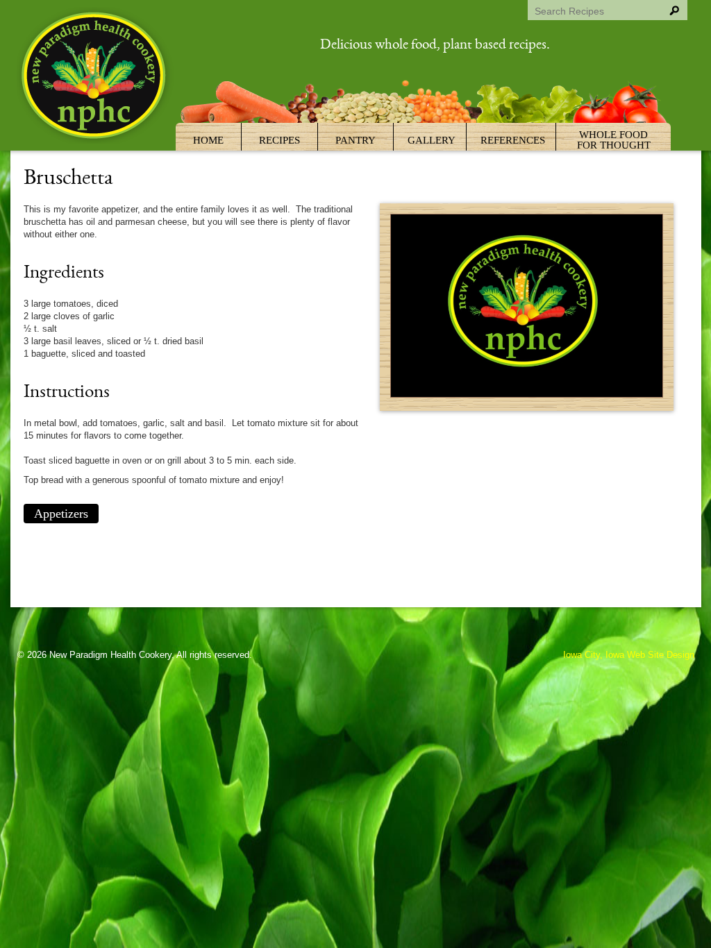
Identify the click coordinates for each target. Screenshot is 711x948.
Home (208, 140)
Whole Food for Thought (614, 140)
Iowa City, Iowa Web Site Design (628, 655)
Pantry (355, 140)
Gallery (431, 140)
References (512, 140)
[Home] (95, 77)
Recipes (279, 140)
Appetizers (61, 513)
